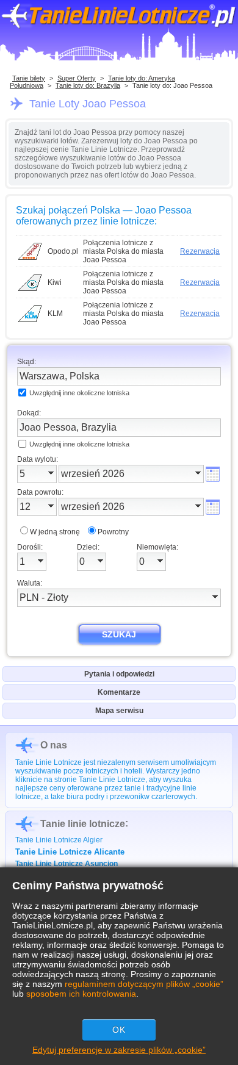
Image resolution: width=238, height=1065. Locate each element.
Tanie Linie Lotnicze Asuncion (66, 863)
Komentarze (119, 692)
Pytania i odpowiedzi (119, 674)
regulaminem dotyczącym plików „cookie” (144, 984)
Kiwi (55, 282)
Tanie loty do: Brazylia (88, 85)
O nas (53, 745)
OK (119, 1030)
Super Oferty (76, 78)
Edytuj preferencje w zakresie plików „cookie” (119, 1050)
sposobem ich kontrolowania (81, 994)
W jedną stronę (55, 532)
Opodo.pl (63, 251)
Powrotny (113, 532)
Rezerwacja (200, 251)
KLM (55, 313)
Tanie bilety (28, 78)
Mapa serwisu (119, 710)
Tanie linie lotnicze (82, 824)
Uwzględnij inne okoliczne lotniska (79, 392)
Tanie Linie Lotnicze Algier (59, 840)
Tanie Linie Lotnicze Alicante (69, 851)
